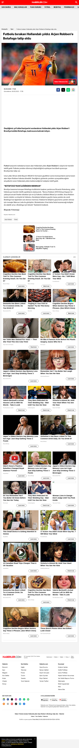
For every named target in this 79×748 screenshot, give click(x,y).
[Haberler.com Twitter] (11, 699)
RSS (59, 686)
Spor (12, 29)
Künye (67, 657)
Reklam (56, 657)
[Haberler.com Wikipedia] (7, 704)
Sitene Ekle (61, 689)
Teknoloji (23, 670)
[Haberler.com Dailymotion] (24, 704)
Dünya (4, 684)
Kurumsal (61, 664)
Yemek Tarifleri (44, 681)
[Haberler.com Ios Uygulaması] (45, 700)
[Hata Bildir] (35, 719)
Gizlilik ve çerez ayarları (25, 719)
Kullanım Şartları (63, 667)
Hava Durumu (44, 667)
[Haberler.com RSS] (3, 704)
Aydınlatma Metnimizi (17, 744)
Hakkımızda (49, 657)
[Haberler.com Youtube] (11, 704)
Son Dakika (5, 675)
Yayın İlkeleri (72, 657)
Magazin (4, 673)
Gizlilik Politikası (62, 670)
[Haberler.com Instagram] (16, 699)
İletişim (61, 657)
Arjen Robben (8, 219)
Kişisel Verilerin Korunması (66, 675)
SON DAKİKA (6, 7)
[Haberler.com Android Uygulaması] (54, 700)
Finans (23, 673)
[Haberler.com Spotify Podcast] (28, 699)
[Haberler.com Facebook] (7, 699)
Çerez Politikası (62, 673)
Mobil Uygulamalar (63, 684)
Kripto (4, 678)
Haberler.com (44, 664)
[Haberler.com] (12, 657)
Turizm (23, 675)
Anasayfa (5, 29)
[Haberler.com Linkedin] (20, 699)
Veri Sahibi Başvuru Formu (66, 678)
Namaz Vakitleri (44, 670)
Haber (32, 716)
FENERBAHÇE (69, 7)
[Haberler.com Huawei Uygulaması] (63, 700)
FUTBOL (47, 7)
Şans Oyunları (44, 675)
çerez (3, 741)
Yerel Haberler (25, 681)
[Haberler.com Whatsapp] (24, 699)
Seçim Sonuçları (44, 673)
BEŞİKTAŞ (57, 7)
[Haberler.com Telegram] (20, 704)
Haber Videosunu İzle (61, 81)
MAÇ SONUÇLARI (20, 7)
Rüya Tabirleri (44, 678)
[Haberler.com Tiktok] (16, 704)
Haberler (5, 664)
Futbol (16, 219)
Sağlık (22, 667)
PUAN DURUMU (35, 7)
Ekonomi (5, 667)
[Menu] (3, 2)
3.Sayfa (4, 681)
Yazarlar (23, 678)
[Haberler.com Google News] (3, 699)
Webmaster (61, 681)
